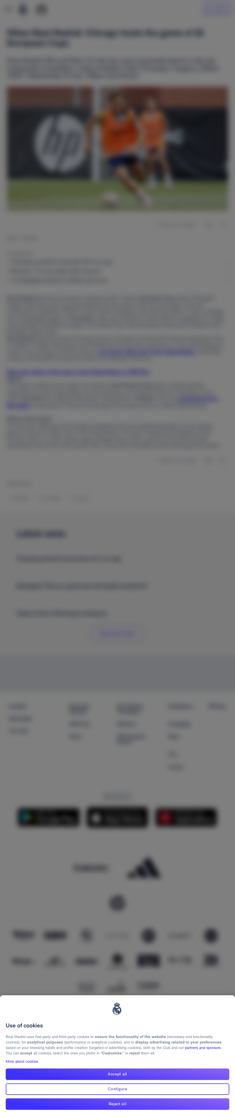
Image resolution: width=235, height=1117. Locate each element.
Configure (117, 1089)
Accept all (117, 1074)
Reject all (118, 1103)
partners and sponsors (203, 1048)
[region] (117, 1056)
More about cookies (22, 1061)
